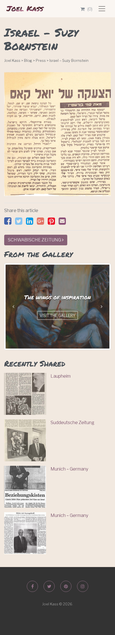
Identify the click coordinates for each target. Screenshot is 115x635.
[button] (13, 307)
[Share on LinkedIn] (31, 222)
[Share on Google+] (42, 222)
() (89, 9)
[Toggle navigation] (102, 8)
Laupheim (61, 376)
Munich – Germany (69, 469)
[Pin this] (53, 222)
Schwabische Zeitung (35, 240)
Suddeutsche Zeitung (72, 422)
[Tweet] (20, 222)
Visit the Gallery (57, 315)
